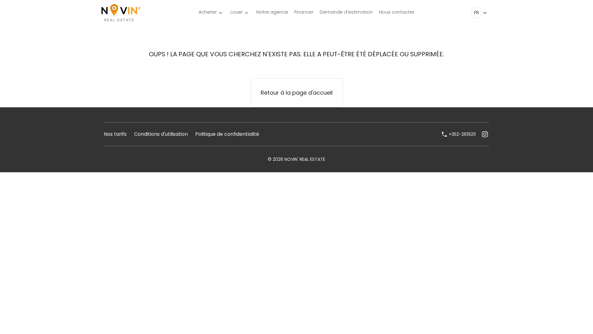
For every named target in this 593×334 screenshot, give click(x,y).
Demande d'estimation (346, 12)
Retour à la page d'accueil (297, 92)
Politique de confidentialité (227, 134)
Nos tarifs (115, 134)
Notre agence (272, 12)
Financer (303, 12)
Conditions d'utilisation (161, 134)
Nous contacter (396, 12)
